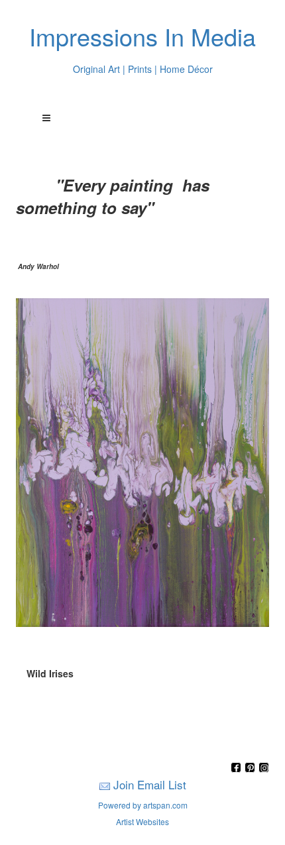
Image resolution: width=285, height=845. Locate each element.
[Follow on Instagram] (263, 768)
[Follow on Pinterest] (251, 768)
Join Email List (149, 784)
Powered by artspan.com (143, 805)
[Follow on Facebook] (238, 768)
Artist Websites (142, 821)
